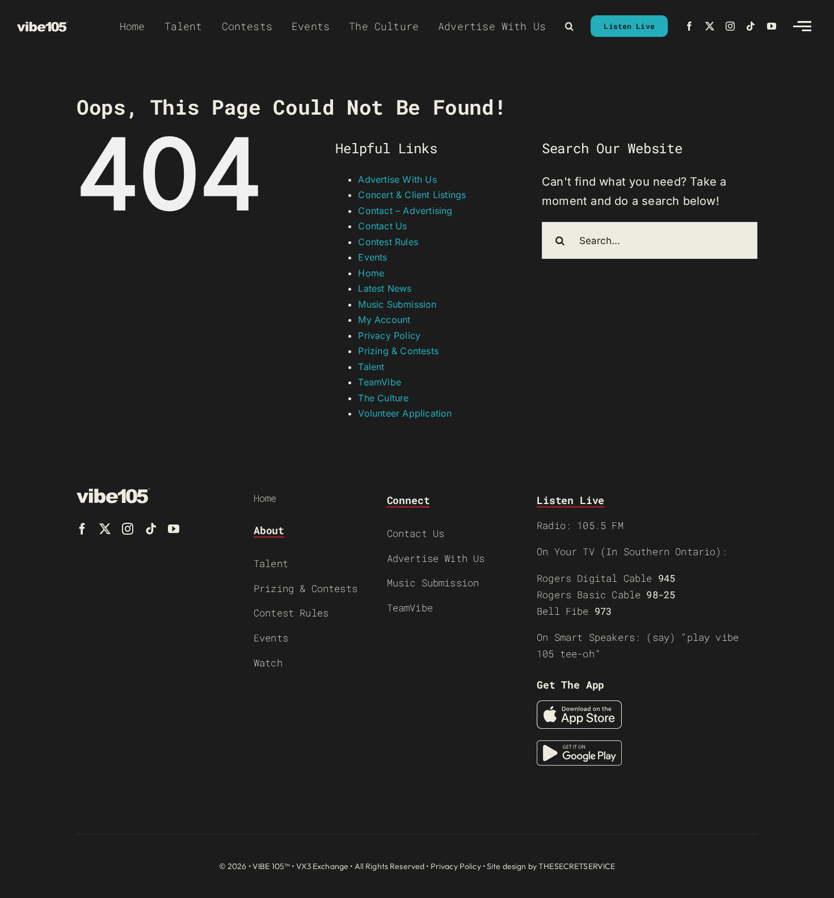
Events (372, 257)
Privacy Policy (389, 335)
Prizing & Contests (398, 350)
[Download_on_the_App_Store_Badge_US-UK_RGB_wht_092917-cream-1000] (579, 706)
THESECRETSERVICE (576, 866)
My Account (384, 319)
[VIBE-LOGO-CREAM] (42, 26)
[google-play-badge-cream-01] (579, 746)
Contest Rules (388, 241)
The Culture (383, 398)
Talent (371, 366)
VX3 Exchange (322, 866)
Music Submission (397, 304)
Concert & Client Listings (412, 194)
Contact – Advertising (405, 210)
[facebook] (689, 26)
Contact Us (382, 226)
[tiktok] (750, 26)
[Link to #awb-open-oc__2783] (802, 26)
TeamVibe (379, 382)
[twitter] (709, 26)
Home (371, 273)
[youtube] (771, 26)
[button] (569, 26)
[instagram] (730, 26)
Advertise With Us (397, 179)
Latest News (384, 288)
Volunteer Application (405, 413)
